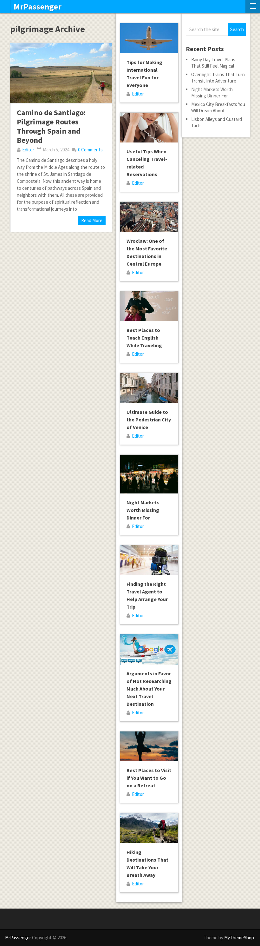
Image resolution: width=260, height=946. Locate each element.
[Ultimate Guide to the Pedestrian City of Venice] (149, 388)
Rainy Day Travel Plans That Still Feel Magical (213, 62)
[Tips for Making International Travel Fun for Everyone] (149, 38)
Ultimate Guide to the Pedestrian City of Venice (149, 419)
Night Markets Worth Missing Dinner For (143, 510)
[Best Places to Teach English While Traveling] (149, 306)
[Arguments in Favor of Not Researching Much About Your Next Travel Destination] (149, 649)
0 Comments (90, 150)
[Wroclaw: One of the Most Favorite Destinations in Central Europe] (149, 217)
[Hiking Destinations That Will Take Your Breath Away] (149, 828)
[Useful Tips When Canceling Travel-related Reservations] (149, 128)
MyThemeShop (239, 938)
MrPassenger (38, 7)
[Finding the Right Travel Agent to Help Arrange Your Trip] (149, 560)
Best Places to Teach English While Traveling (144, 337)
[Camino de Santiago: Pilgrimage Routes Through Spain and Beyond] (61, 73)
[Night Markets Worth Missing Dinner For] (149, 474)
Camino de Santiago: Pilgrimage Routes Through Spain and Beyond (51, 126)
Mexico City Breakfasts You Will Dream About (218, 107)
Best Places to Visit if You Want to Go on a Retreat (149, 778)
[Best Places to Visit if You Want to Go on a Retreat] (149, 746)
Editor (28, 150)
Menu (252, 6)
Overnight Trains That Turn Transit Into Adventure (218, 77)
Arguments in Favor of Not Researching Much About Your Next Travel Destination (149, 688)
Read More (91, 220)
